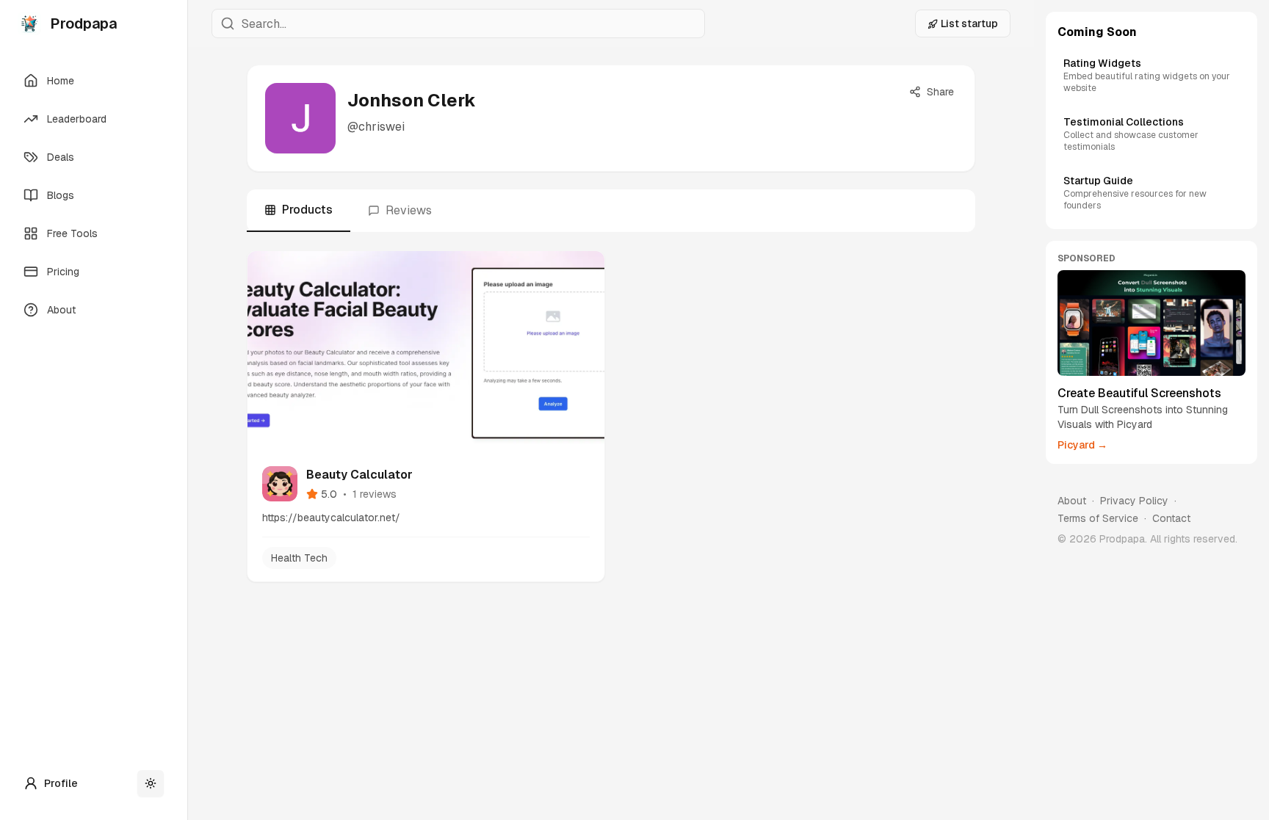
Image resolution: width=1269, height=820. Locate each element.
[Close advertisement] (1242, 255)
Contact (1171, 518)
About (1072, 500)
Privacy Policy (1134, 500)
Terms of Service (1098, 518)
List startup (969, 23)
